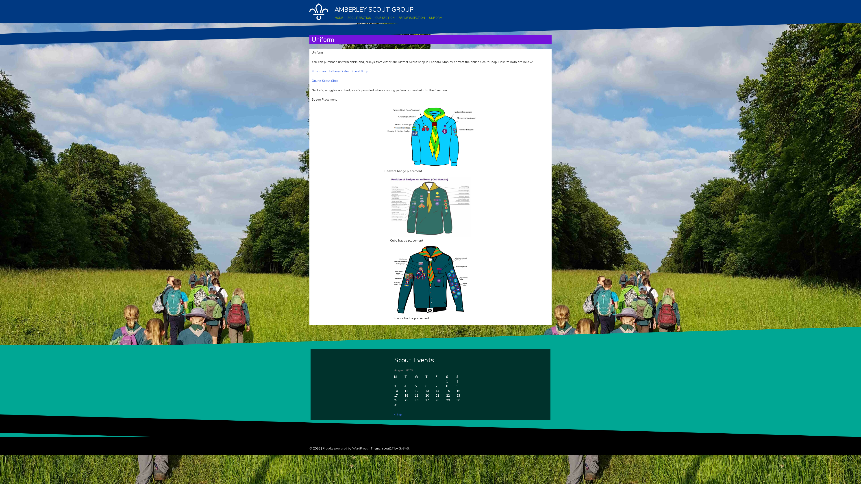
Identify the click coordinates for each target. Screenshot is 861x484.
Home (339, 18)
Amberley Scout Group (374, 9)
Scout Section (359, 18)
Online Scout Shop (325, 81)
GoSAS (404, 448)
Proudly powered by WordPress (345, 448)
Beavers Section (412, 18)
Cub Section (385, 18)
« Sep (398, 414)
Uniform (435, 18)
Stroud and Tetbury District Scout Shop (340, 71)
